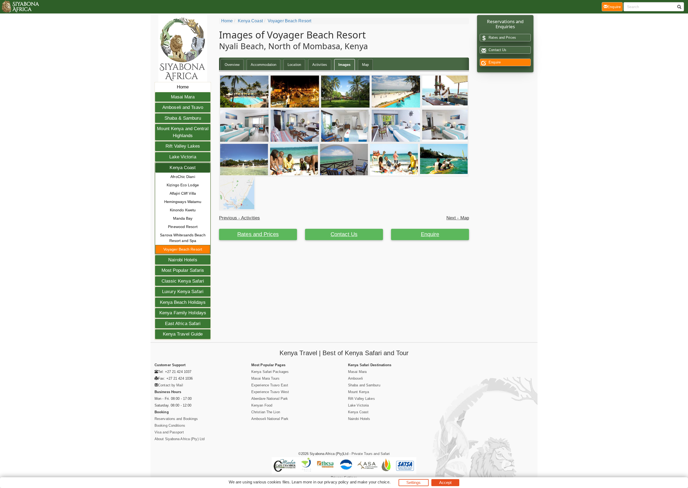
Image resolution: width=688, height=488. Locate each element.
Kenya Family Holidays (182, 312)
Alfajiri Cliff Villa (183, 193)
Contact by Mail (170, 385)
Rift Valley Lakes (183, 146)
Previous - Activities (239, 217)
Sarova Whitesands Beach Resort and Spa (182, 238)
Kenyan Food (261, 405)
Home (183, 87)
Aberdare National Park (269, 399)
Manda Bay (183, 218)
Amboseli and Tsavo (182, 107)
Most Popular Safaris (183, 270)
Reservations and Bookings (176, 419)
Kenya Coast (183, 167)
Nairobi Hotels (182, 259)
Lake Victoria (182, 156)
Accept (445, 482)
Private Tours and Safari (371, 454)
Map (365, 65)
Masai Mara (183, 96)
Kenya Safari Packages (270, 372)
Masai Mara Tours (265, 378)
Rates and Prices (258, 234)
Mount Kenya (358, 392)
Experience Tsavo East (269, 385)
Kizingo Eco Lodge (183, 185)
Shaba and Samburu (364, 385)
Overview (232, 65)
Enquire (430, 234)
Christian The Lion (265, 412)
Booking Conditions (170, 425)
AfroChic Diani (182, 176)
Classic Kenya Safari (183, 281)
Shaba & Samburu (182, 118)
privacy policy (336, 482)
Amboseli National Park (269, 419)
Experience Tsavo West (270, 392)
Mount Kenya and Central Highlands (182, 132)
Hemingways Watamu (183, 202)
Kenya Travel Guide (183, 334)
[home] (20, 6)
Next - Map (457, 217)
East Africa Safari (183, 323)
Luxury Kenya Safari (182, 291)
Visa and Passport (169, 432)
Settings (413, 482)
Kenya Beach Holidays (183, 302)
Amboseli (355, 378)
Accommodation (263, 65)
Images (344, 65)
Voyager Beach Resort (182, 249)
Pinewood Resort (183, 227)
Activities (319, 65)
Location (294, 65)
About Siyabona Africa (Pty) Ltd (180, 439)
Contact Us (344, 234)
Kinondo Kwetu (183, 210)
